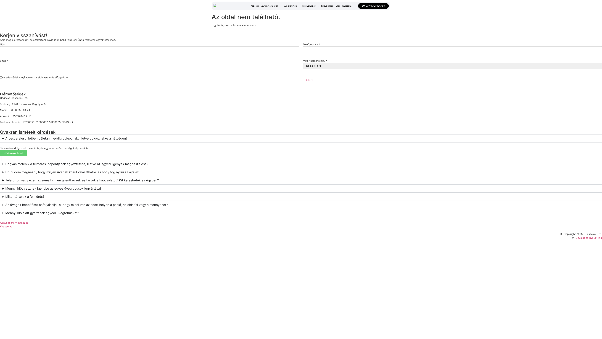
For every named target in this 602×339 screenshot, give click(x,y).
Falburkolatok (327, 6)
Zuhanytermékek (269, 6)
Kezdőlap (255, 6)
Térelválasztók (309, 6)
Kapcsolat (346, 6)
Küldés (309, 80)
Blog (338, 6)
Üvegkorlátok (290, 6)
